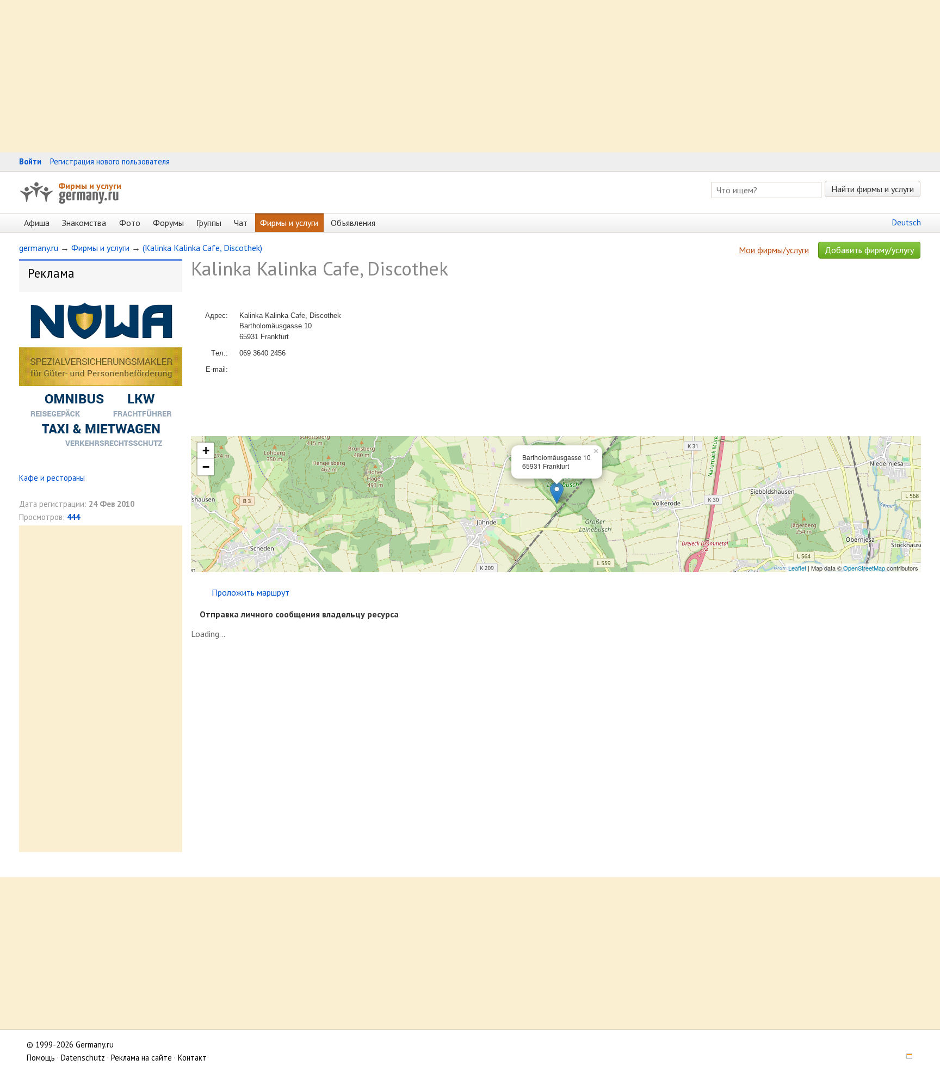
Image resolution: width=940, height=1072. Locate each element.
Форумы (168, 222)
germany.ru (38, 247)
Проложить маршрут (250, 592)
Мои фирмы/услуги (774, 249)
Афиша (37, 222)
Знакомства (84, 222)
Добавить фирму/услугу (869, 249)
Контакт (192, 1057)
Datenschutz (83, 1057)
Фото (129, 222)
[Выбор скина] (906, 1057)
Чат (241, 222)
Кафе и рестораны (52, 478)
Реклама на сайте (141, 1057)
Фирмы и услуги (89, 185)
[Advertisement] (326, 76)
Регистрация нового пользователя (110, 161)
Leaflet (797, 567)
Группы (208, 222)
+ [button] (205, 450)
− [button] (205, 467)
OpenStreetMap (864, 567)
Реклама (51, 273)
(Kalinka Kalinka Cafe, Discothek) (202, 247)
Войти (30, 161)
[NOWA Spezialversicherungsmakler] (100, 451)
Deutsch (906, 222)
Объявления (353, 222)
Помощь (41, 1057)
